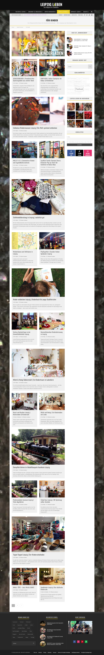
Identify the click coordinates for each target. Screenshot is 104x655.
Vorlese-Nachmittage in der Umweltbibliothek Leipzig (21, 333)
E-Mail (68, 136)
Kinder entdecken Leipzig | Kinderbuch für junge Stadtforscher (34, 299)
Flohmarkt (28, 622)
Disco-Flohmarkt (72, 93)
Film (79, 93)
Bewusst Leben (75, 12)
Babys (76, 85)
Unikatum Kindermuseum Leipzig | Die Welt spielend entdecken (35, 127)
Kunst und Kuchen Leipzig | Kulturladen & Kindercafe (21, 413)
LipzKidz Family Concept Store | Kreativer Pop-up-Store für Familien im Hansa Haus (51, 162)
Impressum (54, 652)
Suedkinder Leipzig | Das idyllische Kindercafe (52, 588)
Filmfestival (86, 78)
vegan (26, 637)
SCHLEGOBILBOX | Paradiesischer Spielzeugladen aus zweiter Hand (23, 79)
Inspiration (19, 625)
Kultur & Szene (20, 12)
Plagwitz (14, 634)
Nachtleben (24, 631)
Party (31, 631)
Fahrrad (82, 85)
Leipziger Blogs (21, 628)
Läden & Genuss (63, 12)
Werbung (44, 652)
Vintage (32, 637)
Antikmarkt (77, 81)
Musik (28, 628)
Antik (87, 85)
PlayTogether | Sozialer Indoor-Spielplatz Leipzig (50, 253)
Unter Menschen (50, 12)
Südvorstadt (30, 634)
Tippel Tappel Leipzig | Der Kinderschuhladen (28, 554)
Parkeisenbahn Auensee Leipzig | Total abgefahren (23, 501)
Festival (79, 89)
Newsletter (40, 652)
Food (14, 625)
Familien (70, 81)
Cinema (87, 89)
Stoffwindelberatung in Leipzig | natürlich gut (28, 217)
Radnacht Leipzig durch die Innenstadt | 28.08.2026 (55, 623)
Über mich (35, 652)
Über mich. (80, 15)
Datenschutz (49, 652)
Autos (84, 81)
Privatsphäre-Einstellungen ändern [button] (86, 652)
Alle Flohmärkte (72, 78)
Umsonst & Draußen (34, 12)
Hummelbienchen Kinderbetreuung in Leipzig (52, 333)
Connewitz (15, 622)
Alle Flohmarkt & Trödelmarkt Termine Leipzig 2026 (55, 637)
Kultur (31, 625)
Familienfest (71, 89)
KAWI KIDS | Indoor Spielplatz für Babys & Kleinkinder (51, 79)
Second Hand (22, 634)
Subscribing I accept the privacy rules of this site (80, 142)
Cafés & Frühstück (17, 417)
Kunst (14, 628)
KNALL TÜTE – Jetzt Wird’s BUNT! (23, 587)
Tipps (14, 637)
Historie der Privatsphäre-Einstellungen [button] (64, 652)
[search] (90, 66)
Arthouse (70, 85)
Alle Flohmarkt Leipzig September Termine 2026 (54, 630)
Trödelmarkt (20, 637)
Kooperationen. (67, 15)
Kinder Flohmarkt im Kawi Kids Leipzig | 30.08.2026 (35, 15)
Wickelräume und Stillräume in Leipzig (23, 253)
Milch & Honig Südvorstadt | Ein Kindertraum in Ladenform (33, 379)
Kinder (26, 625)
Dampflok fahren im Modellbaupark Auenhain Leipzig (31, 467)
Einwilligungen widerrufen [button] (76, 652)
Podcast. (61, 15)
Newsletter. (74, 15)
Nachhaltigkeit (16, 631)
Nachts (85, 12)
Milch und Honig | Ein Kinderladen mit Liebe (51, 413)
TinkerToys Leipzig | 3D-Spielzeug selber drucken (51, 501)
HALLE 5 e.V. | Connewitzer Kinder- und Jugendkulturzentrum (24, 161)
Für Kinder (16, 83)
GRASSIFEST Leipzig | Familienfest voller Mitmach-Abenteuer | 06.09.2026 (55, 643)
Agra (79, 78)
